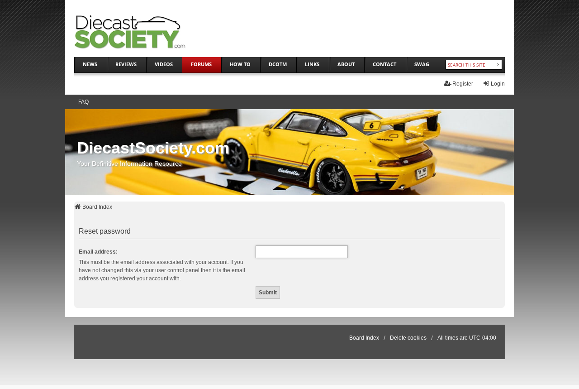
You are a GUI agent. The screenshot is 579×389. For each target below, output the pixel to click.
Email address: (98, 252)
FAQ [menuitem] (83, 102)
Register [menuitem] (462, 84)
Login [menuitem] (498, 84)
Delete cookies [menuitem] (408, 338)
